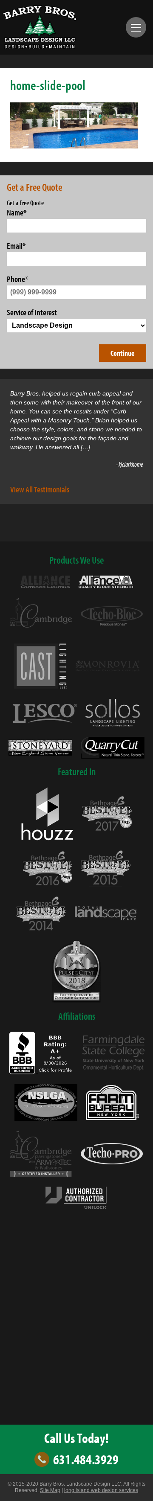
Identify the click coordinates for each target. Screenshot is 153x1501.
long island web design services (101, 1490)
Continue (122, 353)
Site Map (50, 1490)
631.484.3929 (86, 1459)
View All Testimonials (39, 489)
